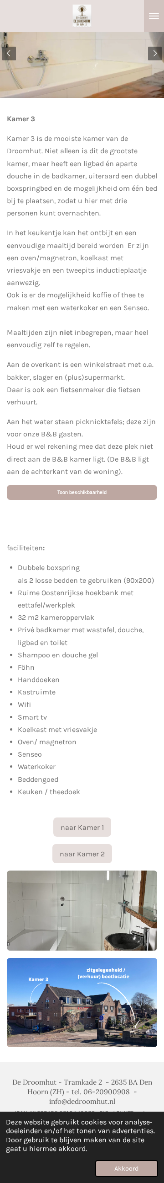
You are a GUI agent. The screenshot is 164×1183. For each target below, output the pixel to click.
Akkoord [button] (126, 1168)
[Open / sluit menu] (154, 16)
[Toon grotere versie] (82, 911)
